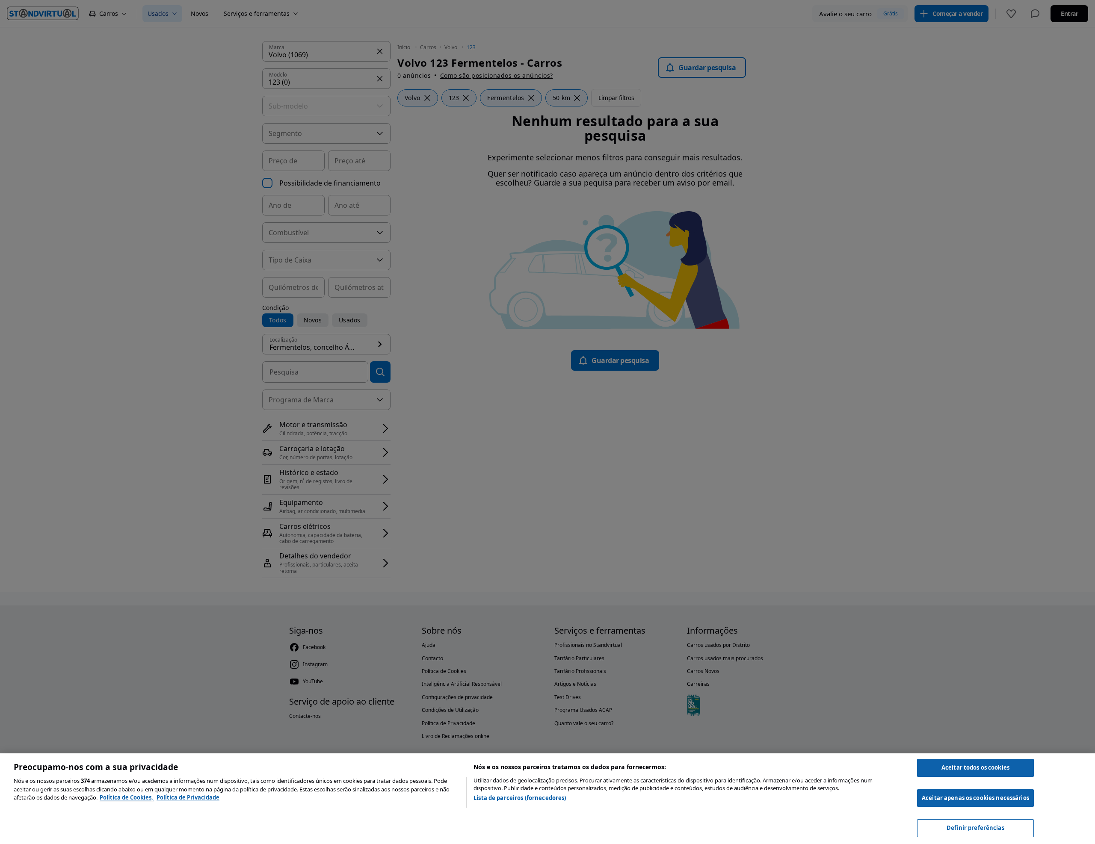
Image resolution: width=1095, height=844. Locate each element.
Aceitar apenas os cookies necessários (975, 798)
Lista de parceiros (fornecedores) (520, 798)
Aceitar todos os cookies (975, 767)
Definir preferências (975, 828)
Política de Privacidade (188, 797)
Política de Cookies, (127, 797)
